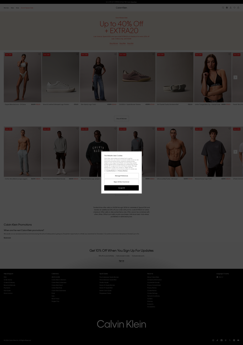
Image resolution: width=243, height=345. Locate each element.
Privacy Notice (122, 170)
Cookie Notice (110, 170)
